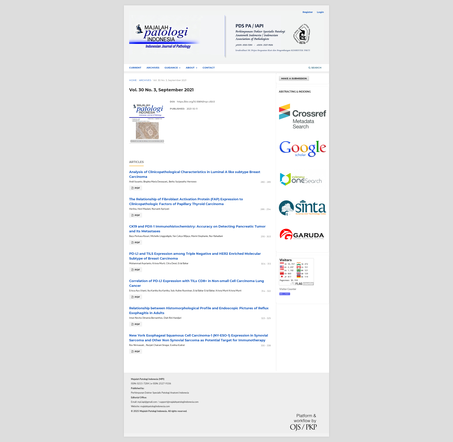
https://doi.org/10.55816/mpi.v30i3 (196, 101)
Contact (209, 67)
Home (133, 80)
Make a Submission (294, 78)
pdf (137, 187)
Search (316, 67)
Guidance (172, 67)
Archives (153, 67)
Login (320, 12)
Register (308, 12)
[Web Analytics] (284, 294)
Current (135, 67)
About (190, 67)
